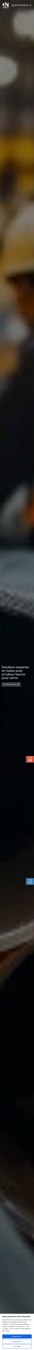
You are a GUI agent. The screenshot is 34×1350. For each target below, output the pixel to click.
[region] (17, 1332)
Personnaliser (17, 1341)
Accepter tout (17, 1336)
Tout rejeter (17, 1346)
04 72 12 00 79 (21, 5)
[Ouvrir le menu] (30, 5)
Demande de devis (10, 684)
